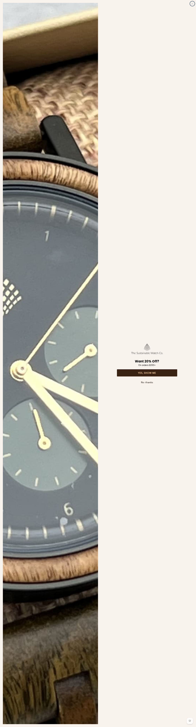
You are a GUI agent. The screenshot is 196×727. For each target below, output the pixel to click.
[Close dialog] (192, 3)
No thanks (147, 382)
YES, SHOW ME (147, 372)
